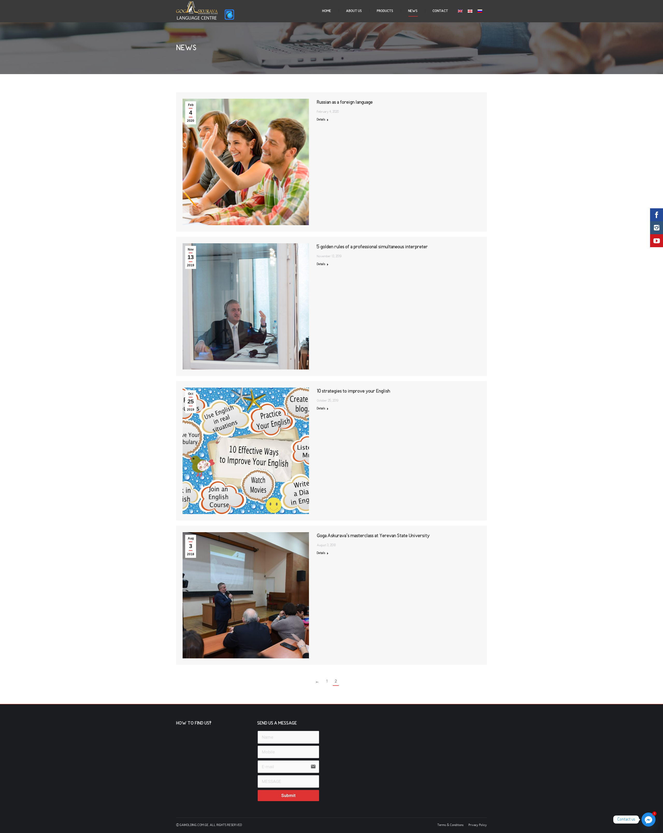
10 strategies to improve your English (353, 391)
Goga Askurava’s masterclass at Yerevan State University (373, 536)
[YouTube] (656, 240)
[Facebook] (656, 214)
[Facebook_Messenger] (648, 820)
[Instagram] (656, 227)
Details (321, 120)
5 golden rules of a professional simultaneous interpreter (372, 247)
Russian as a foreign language (345, 102)
